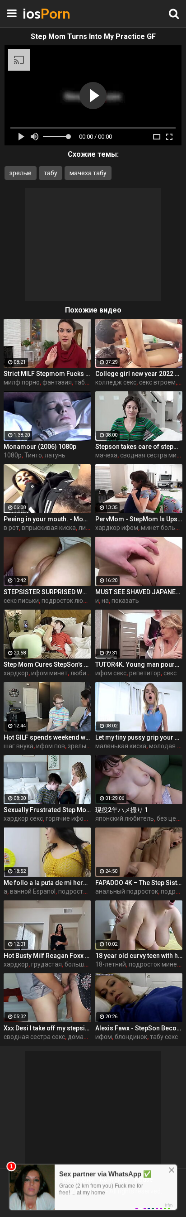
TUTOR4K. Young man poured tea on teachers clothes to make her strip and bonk (138, 664)
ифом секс (110, 673)
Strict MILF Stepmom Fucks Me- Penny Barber (47, 373)
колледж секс (115, 382)
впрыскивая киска (49, 527)
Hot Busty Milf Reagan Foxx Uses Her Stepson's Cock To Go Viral (47, 955)
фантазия (57, 382)
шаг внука (18, 746)
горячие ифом (67, 818)
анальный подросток (126, 891)
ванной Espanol (33, 891)
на (105, 600)
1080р (13, 455)
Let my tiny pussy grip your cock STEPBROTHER (138, 737)
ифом (103, 1036)
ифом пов (50, 746)
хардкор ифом (116, 527)
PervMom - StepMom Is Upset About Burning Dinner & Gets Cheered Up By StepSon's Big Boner (138, 519)
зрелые (20, 173)
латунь (55, 455)
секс (170, 673)
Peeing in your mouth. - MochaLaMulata (47, 519)
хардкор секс (23, 818)
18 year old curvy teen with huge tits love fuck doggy (138, 955)
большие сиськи (89, 964)
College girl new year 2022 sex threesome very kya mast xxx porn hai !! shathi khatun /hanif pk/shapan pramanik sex (138, 373)
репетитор (145, 673)
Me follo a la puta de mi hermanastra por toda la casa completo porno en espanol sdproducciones (47, 882)
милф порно (22, 382)
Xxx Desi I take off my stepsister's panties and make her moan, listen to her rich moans (47, 1028)
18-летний (110, 964)
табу (50, 173)
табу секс (164, 1036)
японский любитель (124, 818)
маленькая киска (120, 746)
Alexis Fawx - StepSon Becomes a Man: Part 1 (138, 1028)
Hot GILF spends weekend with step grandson (47, 737)
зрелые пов (85, 746)
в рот (11, 527)
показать (125, 600)
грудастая (46, 964)
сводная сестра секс (34, 1036)
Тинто (33, 455)
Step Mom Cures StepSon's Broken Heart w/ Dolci (47, 664)
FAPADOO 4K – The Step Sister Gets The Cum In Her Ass (138, 882)
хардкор (16, 673)
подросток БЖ (79, 891)
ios (45, 13)
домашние (83, 1036)
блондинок (131, 1036)
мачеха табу (88, 173)
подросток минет (154, 964)
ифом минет (49, 673)
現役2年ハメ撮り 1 (121, 809)
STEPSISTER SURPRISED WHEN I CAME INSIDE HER (47, 592)
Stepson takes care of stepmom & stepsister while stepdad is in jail (138, 446)
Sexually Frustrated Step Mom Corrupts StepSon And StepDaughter (47, 809)
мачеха (106, 455)
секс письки (21, 600)
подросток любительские (79, 600)
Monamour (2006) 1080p (40, 446)
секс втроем (157, 382)
